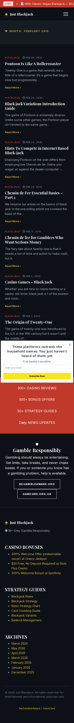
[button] (37, 351)
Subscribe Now (37, 376)
